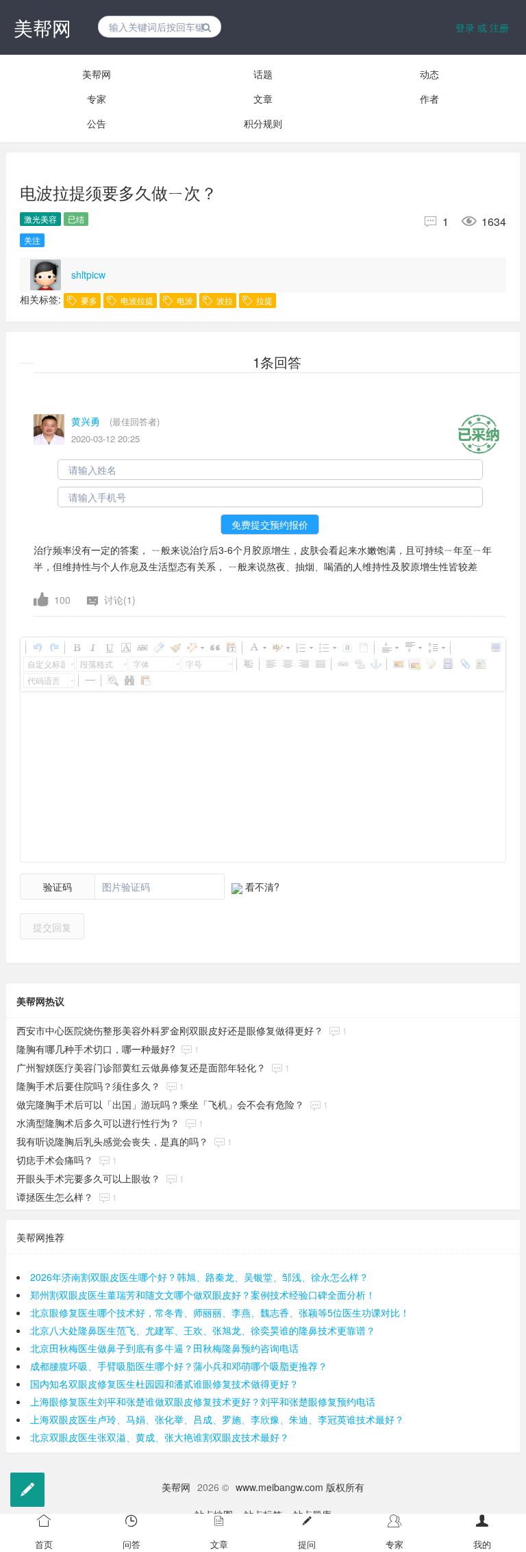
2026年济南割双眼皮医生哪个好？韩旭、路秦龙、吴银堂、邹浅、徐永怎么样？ (199, 1277)
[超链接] (342, 664)
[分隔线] (90, 680)
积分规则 (263, 123)
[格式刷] (174, 647)
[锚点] (375, 664)
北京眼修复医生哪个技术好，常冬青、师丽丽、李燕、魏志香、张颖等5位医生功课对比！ (220, 1312)
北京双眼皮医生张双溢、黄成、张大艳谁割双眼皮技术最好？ (159, 1437)
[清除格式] (158, 647)
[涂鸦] (431, 664)
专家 (96, 98)
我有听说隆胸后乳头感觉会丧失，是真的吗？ (112, 1141)
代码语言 (43, 680)
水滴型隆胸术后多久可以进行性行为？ (97, 1123)
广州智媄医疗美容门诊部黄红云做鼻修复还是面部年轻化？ (141, 1067)
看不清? (260, 886)
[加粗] (76, 647)
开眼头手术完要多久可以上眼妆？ (88, 1178)
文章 (263, 98)
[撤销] (37, 647)
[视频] (447, 664)
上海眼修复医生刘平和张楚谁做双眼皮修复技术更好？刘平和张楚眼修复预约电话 (202, 1401)
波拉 (223, 300)
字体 (141, 664)
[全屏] (495, 647)
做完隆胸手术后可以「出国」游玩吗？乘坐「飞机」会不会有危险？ (160, 1104)
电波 (184, 300)
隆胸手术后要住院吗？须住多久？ (88, 1086)
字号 (194, 664)
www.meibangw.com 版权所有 (300, 1487)
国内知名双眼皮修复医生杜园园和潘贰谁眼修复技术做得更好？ (164, 1383)
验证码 (57, 886)
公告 (96, 123)
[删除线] (142, 647)
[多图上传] (414, 664)
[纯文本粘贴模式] (231, 647)
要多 (88, 300)
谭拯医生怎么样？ (54, 1197)
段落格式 (96, 664)
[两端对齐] (320, 664)
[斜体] (92, 647)
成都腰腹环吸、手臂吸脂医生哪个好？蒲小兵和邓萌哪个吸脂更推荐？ (178, 1366)
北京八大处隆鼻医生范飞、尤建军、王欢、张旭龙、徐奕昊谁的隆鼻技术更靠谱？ (202, 1330)
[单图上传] (398, 664)
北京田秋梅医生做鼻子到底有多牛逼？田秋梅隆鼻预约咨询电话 (164, 1348)
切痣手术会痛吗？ (54, 1160)
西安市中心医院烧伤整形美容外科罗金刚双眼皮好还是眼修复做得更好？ (169, 1030)
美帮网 (42, 27)
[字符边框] (125, 647)
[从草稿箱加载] (145, 680)
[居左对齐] (270, 664)
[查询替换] (129, 680)
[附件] (464, 664)
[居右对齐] (303, 664)
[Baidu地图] (480, 664)
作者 (429, 98)
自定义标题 (46, 664)
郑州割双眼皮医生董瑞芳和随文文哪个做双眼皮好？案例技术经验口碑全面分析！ (202, 1294)
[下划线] (109, 647)
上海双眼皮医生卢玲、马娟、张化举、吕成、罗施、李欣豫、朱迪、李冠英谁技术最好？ (217, 1419)
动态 (429, 74)
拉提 (263, 300)
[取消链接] (359, 664)
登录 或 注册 (482, 27)
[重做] (53, 647)
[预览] (112, 680)
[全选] (346, 647)
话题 (263, 74)
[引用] (214, 647)
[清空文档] (363, 647)
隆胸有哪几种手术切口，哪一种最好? (95, 1049)
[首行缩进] (248, 664)
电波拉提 (135, 300)
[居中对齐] (287, 664)
